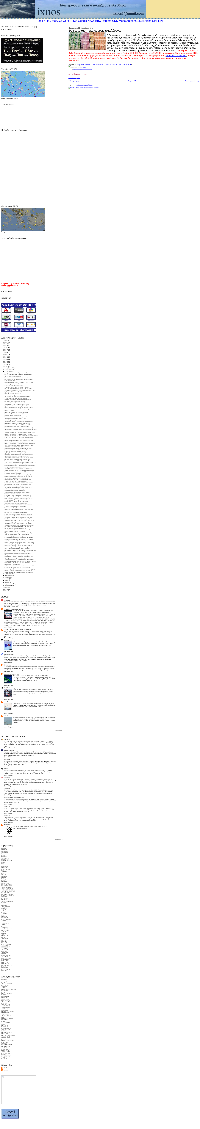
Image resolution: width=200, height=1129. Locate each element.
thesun (3, 854)
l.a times (3, 877)
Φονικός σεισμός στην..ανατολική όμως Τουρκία (17, 492)
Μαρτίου (7, 582)
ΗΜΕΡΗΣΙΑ (4, 962)
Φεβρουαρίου (9, 584)
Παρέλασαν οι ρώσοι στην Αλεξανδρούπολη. (16, 412)
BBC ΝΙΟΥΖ (4, 898)
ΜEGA (3, 862)
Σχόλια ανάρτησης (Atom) (84, 85)
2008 (4, 590)
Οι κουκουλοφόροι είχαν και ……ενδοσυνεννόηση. (17, 522)
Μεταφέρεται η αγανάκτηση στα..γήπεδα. (15, 490)
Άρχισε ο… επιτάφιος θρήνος (12, 493)
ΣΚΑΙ (2, 926)
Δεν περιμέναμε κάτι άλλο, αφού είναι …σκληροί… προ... (19, 547)
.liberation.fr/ (4, 922)
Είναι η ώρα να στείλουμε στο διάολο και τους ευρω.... (19, 484)
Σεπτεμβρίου (8, 573)
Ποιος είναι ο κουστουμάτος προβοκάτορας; (16, 503)
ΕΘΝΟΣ (3, 966)
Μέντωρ (6, 1070)
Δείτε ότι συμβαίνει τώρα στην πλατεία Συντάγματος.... (19, 553)
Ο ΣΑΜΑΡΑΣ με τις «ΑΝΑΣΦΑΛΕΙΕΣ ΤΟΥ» (16, 481)
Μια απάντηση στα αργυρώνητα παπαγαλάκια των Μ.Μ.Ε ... (20, 420)
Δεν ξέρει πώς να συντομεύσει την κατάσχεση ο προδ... (19, 379)
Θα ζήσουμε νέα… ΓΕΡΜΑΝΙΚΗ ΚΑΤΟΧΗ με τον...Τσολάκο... (20, 561)
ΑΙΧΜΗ (3, 988)
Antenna (131, 20)
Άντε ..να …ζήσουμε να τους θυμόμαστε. (15, 442)
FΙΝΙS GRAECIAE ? (10, 381)
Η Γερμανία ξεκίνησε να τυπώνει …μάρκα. (15, 451)
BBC (98, 20)
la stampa (4, 879)
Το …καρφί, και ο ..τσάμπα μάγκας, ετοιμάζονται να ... (19, 485)
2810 (2, 934)
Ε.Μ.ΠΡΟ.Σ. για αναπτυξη (11, 674)
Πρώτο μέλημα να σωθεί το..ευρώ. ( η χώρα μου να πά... (19, 453)
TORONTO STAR (6, 887)
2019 (4, 352)
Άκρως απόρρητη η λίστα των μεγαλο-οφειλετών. (17, 548)
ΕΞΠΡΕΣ (3, 940)
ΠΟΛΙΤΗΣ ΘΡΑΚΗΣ (6, 1045)
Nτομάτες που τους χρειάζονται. (13, 393)
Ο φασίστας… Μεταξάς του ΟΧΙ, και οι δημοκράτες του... (19, 437)
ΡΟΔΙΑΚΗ (4, 1024)
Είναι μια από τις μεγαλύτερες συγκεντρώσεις (16, 555)
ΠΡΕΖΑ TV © (7, 825)
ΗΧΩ (2, 1017)
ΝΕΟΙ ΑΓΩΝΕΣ (5, 1033)
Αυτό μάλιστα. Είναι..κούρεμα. (12, 564)
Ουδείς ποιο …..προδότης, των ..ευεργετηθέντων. (17, 562)
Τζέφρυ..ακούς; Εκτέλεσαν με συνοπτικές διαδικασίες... (19, 533)
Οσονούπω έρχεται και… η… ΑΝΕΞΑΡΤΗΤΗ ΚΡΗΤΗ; (18, 387)
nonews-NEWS (8, 640)
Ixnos (5, 1067)
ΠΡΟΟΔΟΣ (4, 1025)
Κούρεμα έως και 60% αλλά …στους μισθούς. (16, 489)
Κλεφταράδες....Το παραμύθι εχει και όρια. (24, 703)
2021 (4, 349)
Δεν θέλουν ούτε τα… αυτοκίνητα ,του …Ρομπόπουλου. (19, 511)
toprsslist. (4, 856)
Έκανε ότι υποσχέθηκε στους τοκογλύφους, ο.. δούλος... (19, 525)
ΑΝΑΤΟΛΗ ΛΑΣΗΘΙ (6, 1053)
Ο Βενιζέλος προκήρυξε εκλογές (13, 473)
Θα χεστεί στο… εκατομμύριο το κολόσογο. (95, 30)
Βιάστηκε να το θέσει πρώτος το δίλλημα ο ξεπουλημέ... (19, 377)
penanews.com (5, 1000)
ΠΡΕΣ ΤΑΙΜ (4, 954)
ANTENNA (4, 872)
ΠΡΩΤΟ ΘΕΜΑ (5, 947)
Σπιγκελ (3, 909)
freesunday (4, 851)
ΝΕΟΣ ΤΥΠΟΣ (5, 1038)
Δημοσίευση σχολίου (74, 78)
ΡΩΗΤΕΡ (3, 937)
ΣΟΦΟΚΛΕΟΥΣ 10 (6, 965)
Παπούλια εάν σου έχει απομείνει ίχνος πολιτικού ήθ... (18, 417)
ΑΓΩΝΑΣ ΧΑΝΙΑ (5, 1052)
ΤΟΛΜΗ (3, 1057)
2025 (4, 342)
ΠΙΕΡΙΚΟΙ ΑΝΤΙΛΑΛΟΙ (7, 1011)
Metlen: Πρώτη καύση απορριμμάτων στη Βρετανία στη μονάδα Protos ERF (25, 770)
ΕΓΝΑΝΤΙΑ (4, 943)
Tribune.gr (7, 739)
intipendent (4, 881)
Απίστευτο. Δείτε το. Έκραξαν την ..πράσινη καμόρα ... (19, 402)
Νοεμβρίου (8, 369)
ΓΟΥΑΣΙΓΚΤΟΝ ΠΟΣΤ (7, 895)
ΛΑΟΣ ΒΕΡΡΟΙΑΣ (6, 1015)
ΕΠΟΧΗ (3, 982)
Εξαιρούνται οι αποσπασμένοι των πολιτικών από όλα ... (19, 440)
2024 (4, 344)
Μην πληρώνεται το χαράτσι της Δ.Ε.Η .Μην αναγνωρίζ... (19, 471)
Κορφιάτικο (7, 665)
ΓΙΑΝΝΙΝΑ (4, 1031)
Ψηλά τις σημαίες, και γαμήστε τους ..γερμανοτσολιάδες (19, 445)
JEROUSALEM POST (7, 888)
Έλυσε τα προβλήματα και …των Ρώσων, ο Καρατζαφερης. (20, 569)
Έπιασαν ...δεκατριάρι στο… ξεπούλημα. (15, 506)
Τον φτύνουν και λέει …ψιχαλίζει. (13, 376)
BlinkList (112, 64)
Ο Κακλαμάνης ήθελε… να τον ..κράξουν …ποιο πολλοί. (19, 566)
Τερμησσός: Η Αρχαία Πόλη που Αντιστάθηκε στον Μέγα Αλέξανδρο (23, 752)
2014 (4, 361)
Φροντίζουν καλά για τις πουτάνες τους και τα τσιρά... (18, 558)
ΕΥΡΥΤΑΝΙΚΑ (5, 985)
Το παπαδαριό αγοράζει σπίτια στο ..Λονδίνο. (16, 478)
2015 (4, 359)
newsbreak (7, 777)
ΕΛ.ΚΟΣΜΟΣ (5, 963)
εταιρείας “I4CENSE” (176, 55)
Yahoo (125, 64)
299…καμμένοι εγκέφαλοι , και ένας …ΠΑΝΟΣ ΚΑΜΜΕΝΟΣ (20, 550)
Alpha (147, 20)
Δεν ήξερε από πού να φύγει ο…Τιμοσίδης (15, 401)
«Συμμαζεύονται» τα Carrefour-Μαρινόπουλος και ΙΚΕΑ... (19, 498)
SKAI (140, 20)
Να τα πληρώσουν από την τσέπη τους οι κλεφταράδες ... (19, 409)
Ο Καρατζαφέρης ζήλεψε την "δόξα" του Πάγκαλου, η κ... (19, 500)
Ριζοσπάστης (5, 866)
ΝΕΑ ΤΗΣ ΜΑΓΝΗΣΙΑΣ (7, 1040)
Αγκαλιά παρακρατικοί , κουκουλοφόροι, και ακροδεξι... (19, 523)
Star (154, 20)
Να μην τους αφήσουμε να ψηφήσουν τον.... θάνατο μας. (19, 542)
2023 (4, 345)
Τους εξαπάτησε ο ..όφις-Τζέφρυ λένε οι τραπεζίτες (17, 460)
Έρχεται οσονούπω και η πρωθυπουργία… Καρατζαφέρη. (20, 559)
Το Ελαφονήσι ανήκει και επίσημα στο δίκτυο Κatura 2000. (29, 717)
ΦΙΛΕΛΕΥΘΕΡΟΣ (6, 955)
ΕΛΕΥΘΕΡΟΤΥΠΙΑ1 (7, 884)
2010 (4, 587)
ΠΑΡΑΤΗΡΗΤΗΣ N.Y (7, 894)
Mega (122, 20)
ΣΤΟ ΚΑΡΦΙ (4, 917)
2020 (4, 351)
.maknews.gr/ (5, 1014)
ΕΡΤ (2, 870)
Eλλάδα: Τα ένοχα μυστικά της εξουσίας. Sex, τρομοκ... (19, 539)
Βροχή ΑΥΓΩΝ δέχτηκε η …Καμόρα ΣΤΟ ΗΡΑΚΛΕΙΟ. (19, 434)
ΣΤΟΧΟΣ (4, 951)
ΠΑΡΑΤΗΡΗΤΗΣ (6, 1046)
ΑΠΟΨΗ (3, 912)
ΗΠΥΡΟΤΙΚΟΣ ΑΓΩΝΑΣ (8, 1035)
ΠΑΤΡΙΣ (3, 995)
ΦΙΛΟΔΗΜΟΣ (5, 990)
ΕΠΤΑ (3, 1021)
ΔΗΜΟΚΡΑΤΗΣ (5, 1006)
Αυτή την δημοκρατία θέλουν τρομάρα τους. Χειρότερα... (19, 509)
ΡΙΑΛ (2, 915)
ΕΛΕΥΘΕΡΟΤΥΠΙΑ (6, 919)
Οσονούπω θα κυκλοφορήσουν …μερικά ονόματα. (18, 515)
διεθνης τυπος (5, 858)
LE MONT (4, 897)
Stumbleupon (99, 64)
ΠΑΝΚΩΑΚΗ (4, 1027)
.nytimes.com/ (5, 923)
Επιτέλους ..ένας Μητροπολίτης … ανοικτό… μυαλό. (18, 496)
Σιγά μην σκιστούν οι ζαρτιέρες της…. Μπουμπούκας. (18, 514)
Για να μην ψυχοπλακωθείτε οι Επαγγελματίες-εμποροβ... (19, 482)
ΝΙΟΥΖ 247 (4, 936)
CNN (115, 20)
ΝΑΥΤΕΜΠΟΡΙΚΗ (6, 958)
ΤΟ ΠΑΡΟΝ (4, 956)
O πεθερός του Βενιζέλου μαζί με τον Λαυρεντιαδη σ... (18, 567)
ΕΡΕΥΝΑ (3, 1039)
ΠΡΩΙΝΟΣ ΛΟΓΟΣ (6, 1032)
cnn (2, 873)
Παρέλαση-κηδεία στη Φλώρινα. (13, 415)
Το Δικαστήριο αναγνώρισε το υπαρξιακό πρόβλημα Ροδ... (20, 390)
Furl (117, 64)
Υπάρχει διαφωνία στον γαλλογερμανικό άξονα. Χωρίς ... (19, 457)
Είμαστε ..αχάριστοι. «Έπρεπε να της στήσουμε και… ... (19, 399)
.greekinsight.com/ (6, 929)
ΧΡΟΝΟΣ (4, 1047)
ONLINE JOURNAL (6, 860)
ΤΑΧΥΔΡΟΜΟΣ (5, 1036)
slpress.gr (7, 806)
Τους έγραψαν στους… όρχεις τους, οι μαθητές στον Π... (19, 421)
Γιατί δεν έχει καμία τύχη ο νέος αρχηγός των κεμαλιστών (20, 808)
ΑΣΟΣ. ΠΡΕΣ (5, 930)
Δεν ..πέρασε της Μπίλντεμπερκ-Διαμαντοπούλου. (17, 396)
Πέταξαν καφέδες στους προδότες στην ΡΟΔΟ (17, 426)
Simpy (129, 64)
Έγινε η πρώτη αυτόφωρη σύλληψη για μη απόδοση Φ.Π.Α (20, 462)
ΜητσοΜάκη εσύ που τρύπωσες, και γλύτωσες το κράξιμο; (20, 428)
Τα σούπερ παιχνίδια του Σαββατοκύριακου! (16, 799)
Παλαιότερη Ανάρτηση (192, 81)
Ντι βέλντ (3, 908)
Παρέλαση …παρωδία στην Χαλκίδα (14, 431)
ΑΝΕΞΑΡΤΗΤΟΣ (6, 1001)
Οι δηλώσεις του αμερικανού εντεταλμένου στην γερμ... (19, 448)
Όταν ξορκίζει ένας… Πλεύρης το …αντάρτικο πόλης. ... (19, 495)
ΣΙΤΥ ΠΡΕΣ (4, 945)
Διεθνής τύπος (5, 911)
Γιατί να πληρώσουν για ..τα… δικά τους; (15, 464)
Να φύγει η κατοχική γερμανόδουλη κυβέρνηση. (17, 551)
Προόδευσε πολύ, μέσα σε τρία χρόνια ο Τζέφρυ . (17, 406)
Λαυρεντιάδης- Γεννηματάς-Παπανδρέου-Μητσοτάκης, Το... (20, 544)
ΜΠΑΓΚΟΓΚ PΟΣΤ (6, 886)
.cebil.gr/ (3, 931)
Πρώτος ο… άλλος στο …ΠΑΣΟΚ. (13, 392)
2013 (4, 363)
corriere (3, 880)
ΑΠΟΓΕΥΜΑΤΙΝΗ (6, 944)
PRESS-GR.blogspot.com (11, 688)
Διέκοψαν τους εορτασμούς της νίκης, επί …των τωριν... (19, 438)
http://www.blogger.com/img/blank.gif (82, 69)
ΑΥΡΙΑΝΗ (4, 916)
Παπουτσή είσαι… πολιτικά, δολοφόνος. (15, 531)
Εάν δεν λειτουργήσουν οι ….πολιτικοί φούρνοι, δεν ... (19, 518)
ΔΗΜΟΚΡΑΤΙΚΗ (5, 1004)
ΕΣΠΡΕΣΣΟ (4, 968)
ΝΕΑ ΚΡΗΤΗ (4, 867)
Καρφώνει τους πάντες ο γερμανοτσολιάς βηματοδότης (19, 556)
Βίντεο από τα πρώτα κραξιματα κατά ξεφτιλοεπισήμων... (19, 454)
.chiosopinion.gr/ (6, 1007)
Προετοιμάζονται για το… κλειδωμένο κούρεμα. (17, 456)
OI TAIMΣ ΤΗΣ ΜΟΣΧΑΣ (8, 890)
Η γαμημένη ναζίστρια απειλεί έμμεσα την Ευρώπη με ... (19, 449)
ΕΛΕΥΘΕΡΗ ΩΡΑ (6, 869)
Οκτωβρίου (8, 371)
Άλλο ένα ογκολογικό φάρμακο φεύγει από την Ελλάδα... (29, 642)
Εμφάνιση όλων (58, 730)
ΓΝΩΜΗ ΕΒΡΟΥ (6, 1049)
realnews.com (5, 859)
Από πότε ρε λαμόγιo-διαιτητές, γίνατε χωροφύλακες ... (19, 487)
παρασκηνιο (4, 852)
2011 (4, 366)
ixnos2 (6, 715)
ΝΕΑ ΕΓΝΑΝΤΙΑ (5, 1013)
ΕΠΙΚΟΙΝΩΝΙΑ (5, 1020)
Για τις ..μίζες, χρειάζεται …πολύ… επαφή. (15, 467)
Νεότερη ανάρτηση (74, 81)
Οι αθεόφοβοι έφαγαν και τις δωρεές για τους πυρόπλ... (19, 476)
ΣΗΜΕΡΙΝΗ (4, 952)
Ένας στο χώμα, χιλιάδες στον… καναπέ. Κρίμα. (17, 534)
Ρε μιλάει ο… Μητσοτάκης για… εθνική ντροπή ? (17, 423)
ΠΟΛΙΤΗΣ (4, 941)
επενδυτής (4, 849)
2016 (4, 357)
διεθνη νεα (4, 848)
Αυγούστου (8, 575)
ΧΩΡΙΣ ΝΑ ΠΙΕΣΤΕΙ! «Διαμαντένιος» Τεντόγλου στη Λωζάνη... (30, 689)
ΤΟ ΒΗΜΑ (4, 948)
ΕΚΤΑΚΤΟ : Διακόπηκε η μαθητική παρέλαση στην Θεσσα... (20, 443)
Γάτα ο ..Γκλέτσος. (9, 410)
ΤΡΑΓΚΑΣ (4, 913)
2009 (4, 589)
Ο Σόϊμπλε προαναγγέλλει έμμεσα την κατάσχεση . (18, 373)
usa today (4, 876)
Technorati (84, 64)
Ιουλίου (7, 577)
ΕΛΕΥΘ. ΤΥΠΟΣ (6, 969)
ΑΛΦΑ (3, 924)
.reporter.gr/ (4, 927)
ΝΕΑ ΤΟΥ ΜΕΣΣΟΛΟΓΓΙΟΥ (9, 989)
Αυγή (2, 865)
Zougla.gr (7, 815)
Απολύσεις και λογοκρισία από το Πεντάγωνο (17, 761)
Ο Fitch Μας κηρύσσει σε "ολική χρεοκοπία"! (16, 398)
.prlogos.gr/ (4, 1010)
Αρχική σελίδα (132, 81)
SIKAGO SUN (5, 892)
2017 (4, 356)
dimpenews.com (9, 654)
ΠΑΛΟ (3, 863)
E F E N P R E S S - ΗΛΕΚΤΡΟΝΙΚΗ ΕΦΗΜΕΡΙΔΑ (18, 629)
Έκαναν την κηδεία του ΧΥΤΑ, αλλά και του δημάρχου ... (19, 470)
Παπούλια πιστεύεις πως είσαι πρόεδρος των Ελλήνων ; (19, 382)
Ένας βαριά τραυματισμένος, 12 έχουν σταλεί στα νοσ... (19, 536)
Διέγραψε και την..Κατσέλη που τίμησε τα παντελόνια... (19, 529)
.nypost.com (4, 938)
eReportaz (7, 600)
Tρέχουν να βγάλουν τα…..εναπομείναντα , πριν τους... (19, 517)
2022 (4, 347)
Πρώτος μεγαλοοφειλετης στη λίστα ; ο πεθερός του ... (19, 526)
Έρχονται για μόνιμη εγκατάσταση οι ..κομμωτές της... (19, 504)
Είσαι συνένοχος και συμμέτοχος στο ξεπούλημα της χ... (19, 407)
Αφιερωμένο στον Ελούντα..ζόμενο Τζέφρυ (15, 418)
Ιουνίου (7, 579)
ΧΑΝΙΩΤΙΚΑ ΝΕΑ (6, 1056)
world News (70, 20)
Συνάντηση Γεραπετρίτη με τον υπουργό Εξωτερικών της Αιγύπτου (22, 817)
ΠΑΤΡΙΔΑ (4, 979)
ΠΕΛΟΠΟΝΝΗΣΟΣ (6, 993)
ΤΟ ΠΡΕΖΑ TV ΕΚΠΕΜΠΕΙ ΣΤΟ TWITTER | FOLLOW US (29, 826)
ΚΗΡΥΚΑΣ (4, 1058)
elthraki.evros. (5, 1050)
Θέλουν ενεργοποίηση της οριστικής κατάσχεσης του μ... (19, 374)
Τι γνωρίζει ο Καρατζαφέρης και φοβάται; (15, 413)
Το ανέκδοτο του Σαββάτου (12, 507)
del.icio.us (91, 64)
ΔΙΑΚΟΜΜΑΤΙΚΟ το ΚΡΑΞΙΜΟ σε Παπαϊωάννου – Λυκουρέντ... (21, 429)
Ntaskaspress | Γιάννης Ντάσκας (14, 797)
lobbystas (7, 788)
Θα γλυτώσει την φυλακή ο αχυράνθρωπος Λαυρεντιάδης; (20, 465)
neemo (3, 855)
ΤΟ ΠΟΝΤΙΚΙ (5, 949)
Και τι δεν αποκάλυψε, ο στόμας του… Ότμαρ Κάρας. (18, 388)
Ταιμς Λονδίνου (5, 906)
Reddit (107, 64)
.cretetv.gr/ (4, 981)
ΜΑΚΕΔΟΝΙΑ (5, 959)
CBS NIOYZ (4, 899)
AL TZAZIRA (5, 883)
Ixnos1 (6, 702)
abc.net (3, 874)
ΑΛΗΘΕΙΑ (4, 1043)
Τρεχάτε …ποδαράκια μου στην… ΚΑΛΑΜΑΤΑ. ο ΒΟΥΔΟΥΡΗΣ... (22, 435)
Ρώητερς (3, 902)
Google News (86, 20)
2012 (4, 364)
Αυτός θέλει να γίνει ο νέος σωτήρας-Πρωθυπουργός (18, 468)
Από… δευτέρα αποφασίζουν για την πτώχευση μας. (18, 540)
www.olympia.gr (9, 750)
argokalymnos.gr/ (6, 1028)
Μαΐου (7, 580)
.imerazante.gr (5, 999)
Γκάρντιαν (4, 905)
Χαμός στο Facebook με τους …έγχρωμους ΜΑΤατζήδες (19, 520)
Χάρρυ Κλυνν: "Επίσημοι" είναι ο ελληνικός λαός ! (17, 404)
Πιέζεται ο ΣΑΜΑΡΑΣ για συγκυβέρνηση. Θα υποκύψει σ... (19, 570)
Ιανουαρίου (8, 585)
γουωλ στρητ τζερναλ (7, 901)
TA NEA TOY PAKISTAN (8, 891)
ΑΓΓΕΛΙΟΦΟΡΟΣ (6, 1022)
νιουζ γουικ (4, 904)
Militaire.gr (7, 759)
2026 (4, 340)
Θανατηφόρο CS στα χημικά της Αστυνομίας (16, 501)
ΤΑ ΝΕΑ (3, 920)
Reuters (106, 20)
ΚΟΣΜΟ (3, 933)
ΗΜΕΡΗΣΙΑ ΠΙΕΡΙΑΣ (7, 1018)
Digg (78, 64)
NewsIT (6, 768)
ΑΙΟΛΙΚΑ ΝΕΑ (5, 1008)
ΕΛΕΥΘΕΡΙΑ (4, 997)
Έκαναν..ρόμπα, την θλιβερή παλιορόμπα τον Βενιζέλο (19, 572)
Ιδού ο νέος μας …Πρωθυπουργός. (14, 385)
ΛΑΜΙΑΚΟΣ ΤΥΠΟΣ (7, 983)
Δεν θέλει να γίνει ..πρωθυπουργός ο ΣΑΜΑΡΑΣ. (17, 459)
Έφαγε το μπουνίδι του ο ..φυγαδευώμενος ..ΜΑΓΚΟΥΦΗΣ (20, 432)
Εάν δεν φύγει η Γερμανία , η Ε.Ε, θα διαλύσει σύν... (18, 479)
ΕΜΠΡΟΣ (4, 1003)
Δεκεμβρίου (8, 368)
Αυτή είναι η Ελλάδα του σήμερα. (13, 384)
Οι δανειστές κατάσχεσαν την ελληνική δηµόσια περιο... (19, 395)
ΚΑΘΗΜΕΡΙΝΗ (5, 961)
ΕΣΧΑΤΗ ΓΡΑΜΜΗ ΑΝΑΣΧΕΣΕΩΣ (14, 609)
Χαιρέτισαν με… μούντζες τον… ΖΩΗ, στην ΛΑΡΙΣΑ (18, 424)
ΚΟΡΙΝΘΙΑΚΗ (5, 996)
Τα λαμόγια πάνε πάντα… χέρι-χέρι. (14, 446)
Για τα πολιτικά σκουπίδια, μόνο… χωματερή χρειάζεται (19, 475)
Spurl (120, 64)
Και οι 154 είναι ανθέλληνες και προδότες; (15, 528)
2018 (4, 354)
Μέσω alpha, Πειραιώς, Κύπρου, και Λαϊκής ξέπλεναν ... (19, 545)
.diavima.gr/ (4, 986)
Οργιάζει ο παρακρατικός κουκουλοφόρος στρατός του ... (19, 537)
